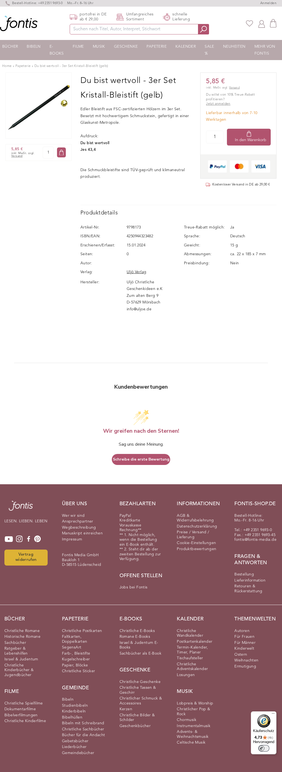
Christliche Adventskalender (192, 666)
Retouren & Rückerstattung (248, 588)
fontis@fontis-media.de (255, 540)
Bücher (10, 47)
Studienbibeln (75, 706)
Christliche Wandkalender (190, 633)
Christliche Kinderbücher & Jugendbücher (19, 670)
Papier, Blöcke (75, 665)
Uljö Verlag (136, 272)
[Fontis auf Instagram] (19, 539)
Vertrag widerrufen (26, 557)
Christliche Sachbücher (83, 729)
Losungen (186, 675)
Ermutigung (245, 666)
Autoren (242, 631)
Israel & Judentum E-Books (139, 645)
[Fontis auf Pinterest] (37, 539)
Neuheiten (234, 47)
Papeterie (157, 47)
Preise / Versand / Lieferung (193, 534)
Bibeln (33, 47)
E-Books (57, 50)
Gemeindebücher (78, 753)
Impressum (72, 539)
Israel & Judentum (21, 659)
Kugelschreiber (76, 659)
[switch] (263, 748)
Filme (78, 47)
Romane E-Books (135, 637)
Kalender (185, 47)
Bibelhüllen (72, 717)
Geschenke (126, 47)
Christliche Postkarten (82, 631)
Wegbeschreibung (79, 527)
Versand (17, 156)
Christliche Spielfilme (23, 703)
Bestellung (244, 574)
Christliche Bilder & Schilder (137, 717)
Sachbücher (15, 643)
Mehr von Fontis (264, 50)
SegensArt (72, 647)
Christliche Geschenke (140, 682)
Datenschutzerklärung (197, 526)
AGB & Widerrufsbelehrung (195, 518)
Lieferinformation (249, 580)
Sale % (209, 50)
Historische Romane (22, 637)
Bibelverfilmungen (21, 715)
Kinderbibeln (74, 711)
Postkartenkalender (194, 642)
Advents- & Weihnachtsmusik (192, 734)
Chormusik (186, 720)
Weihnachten (246, 660)
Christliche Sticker (78, 671)
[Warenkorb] (273, 23)
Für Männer (245, 643)
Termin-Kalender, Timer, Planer (192, 649)
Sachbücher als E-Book (140, 653)
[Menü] (273, 714)
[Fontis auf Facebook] (28, 539)
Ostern (240, 655)
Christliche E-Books (137, 631)
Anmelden (268, 3)
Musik (99, 47)
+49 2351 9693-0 (50, 3)
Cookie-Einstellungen (196, 543)
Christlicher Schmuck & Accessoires (141, 700)
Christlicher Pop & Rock (193, 711)
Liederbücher (74, 747)
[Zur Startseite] (20, 508)
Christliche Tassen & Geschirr (138, 690)
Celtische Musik (191, 742)
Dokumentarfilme (20, 709)
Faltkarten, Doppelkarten (74, 639)
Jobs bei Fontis (134, 587)
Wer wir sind (73, 516)
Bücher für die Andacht (83, 735)
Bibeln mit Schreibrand (83, 723)
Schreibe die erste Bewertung (141, 459)
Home (7, 66)
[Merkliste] (249, 23)
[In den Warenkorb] (61, 152)
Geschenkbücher (135, 726)
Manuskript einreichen (82, 533)
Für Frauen (244, 637)
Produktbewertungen (196, 549)
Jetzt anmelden (218, 104)
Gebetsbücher (75, 741)
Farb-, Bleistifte (76, 653)
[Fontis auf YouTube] (8, 539)
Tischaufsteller (190, 658)
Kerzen (126, 709)
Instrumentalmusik (193, 726)
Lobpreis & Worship (195, 703)
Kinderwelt (244, 648)
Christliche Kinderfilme (25, 721)
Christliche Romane (22, 631)
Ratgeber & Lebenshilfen (16, 651)
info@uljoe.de (139, 309)
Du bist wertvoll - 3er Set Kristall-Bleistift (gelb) (71, 66)
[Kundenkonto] (261, 23)
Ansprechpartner (77, 521)
